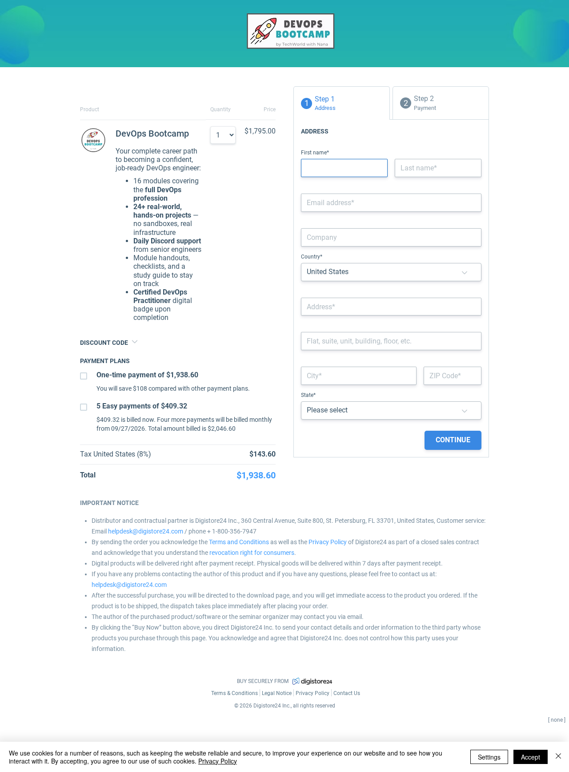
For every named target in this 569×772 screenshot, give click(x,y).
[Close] (558, 757)
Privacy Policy (217, 760)
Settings (489, 756)
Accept (530, 756)
